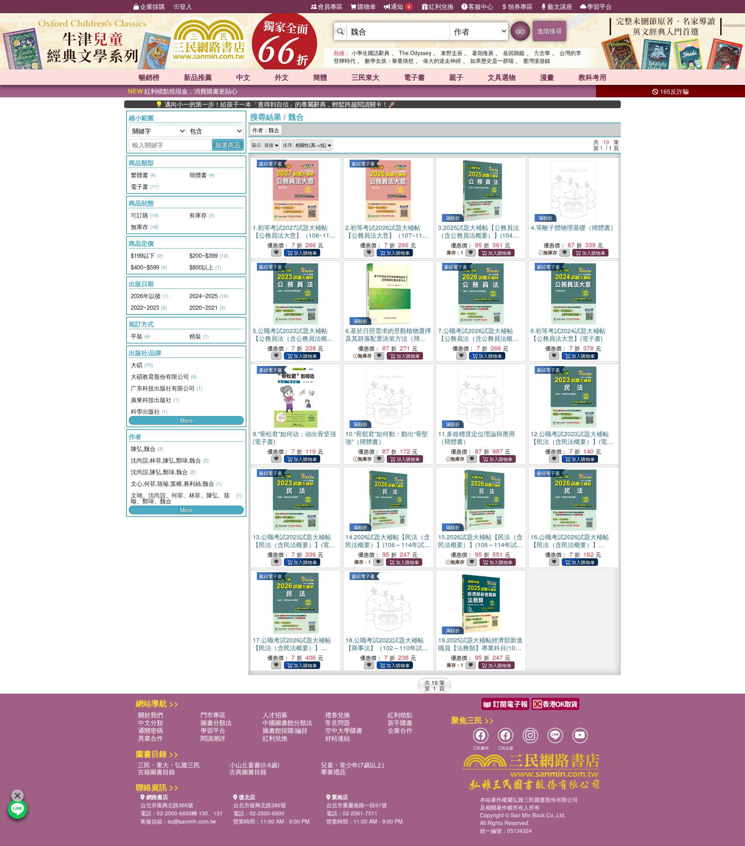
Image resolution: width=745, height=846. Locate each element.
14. (387, 544)
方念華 (542, 53)
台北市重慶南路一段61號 (356, 805)
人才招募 (275, 714)
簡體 (320, 77)
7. (478, 342)
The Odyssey (415, 53)
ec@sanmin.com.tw (192, 821)
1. (294, 239)
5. (290, 338)
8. (567, 334)
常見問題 (337, 722)
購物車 (366, 6)
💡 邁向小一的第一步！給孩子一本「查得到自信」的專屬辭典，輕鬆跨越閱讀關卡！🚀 (244, 104)
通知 (401, 6)
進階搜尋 (549, 30)
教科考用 (592, 77)
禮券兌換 (337, 714)
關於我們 (150, 714)
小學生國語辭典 (371, 53)
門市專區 (213, 714)
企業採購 (152, 6)
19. (480, 647)
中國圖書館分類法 (287, 722)
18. (384, 647)
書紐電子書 (270, 163)
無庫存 (550, 252)
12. (571, 441)
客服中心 (480, 6)
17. (293, 651)
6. (388, 338)
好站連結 (337, 738)
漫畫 (547, 77)
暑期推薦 (483, 53)
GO (520, 31)
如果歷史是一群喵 (492, 60)
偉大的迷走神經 (442, 60)
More (186, 420)
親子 (456, 77)
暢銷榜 (149, 77)
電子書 (414, 77)
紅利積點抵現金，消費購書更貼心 (182, 90)
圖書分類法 (216, 722)
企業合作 (400, 730)
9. (294, 437)
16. (570, 548)
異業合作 (150, 738)
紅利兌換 (441, 6)
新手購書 (400, 722)
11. (476, 437)
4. (574, 227)
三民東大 (365, 77)
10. (386, 437)
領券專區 (520, 6)
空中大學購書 (343, 730)
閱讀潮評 (213, 738)
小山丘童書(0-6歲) (254, 764)
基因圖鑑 (514, 53)
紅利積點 (400, 714)
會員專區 (330, 6)
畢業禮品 (333, 771)
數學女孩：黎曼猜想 (389, 60)
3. (478, 235)
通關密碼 (150, 730)
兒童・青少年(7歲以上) (352, 764)
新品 (198, 77)
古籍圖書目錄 (156, 771)
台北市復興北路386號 (166, 805)
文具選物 (502, 77)
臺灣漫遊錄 (536, 60)
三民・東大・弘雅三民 (169, 764)
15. (480, 544)
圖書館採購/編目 (285, 730)
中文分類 (150, 722)
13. (294, 544)
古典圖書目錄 (248, 771)
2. (385, 235)
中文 (243, 77)
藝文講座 (559, 6)
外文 (282, 77)
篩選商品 (227, 144)
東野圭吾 (452, 53)
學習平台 (599, 6)
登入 (186, 6)
